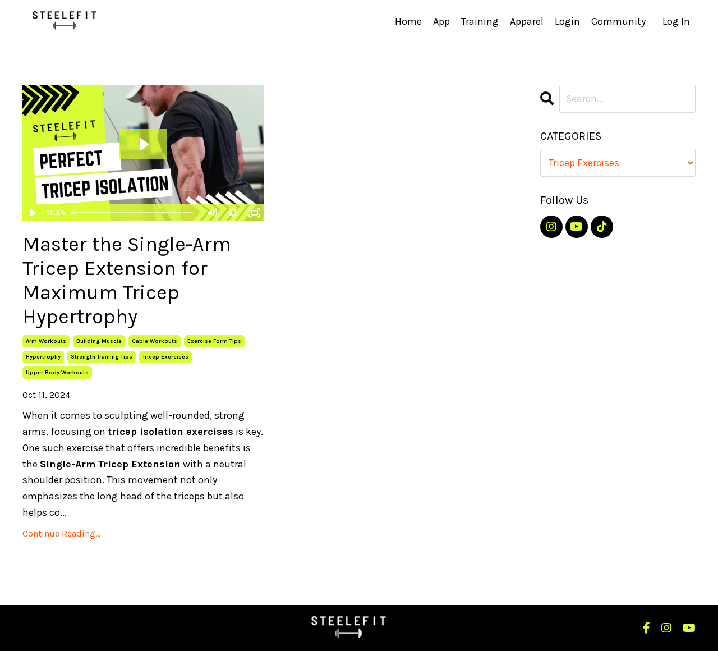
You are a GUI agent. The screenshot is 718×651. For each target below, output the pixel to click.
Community (618, 21)
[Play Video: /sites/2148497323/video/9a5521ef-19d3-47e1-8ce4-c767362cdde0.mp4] (143, 144)
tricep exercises (165, 357)
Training (480, 21)
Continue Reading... (61, 533)
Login (567, 21)
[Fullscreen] (254, 213)
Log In (676, 21)
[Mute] (211, 213)
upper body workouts (57, 372)
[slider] (134, 213)
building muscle (99, 341)
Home (408, 21)
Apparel (527, 21)
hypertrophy (43, 357)
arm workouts (46, 341)
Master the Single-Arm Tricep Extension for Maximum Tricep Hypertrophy (126, 280)
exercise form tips (214, 341)
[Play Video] (32, 213)
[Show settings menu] (232, 213)
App (441, 21)
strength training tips (101, 357)
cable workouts (154, 341)
